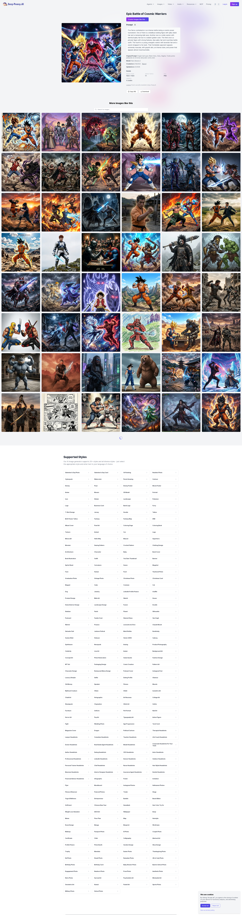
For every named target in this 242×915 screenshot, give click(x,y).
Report (144, 64)
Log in (225, 4)
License (128, 85)
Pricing (208, 4)
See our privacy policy (207, 910)
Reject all (216, 905)
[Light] (219, 4)
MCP (201, 4)
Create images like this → (137, 19)
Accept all (205, 905)
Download (145, 91)
